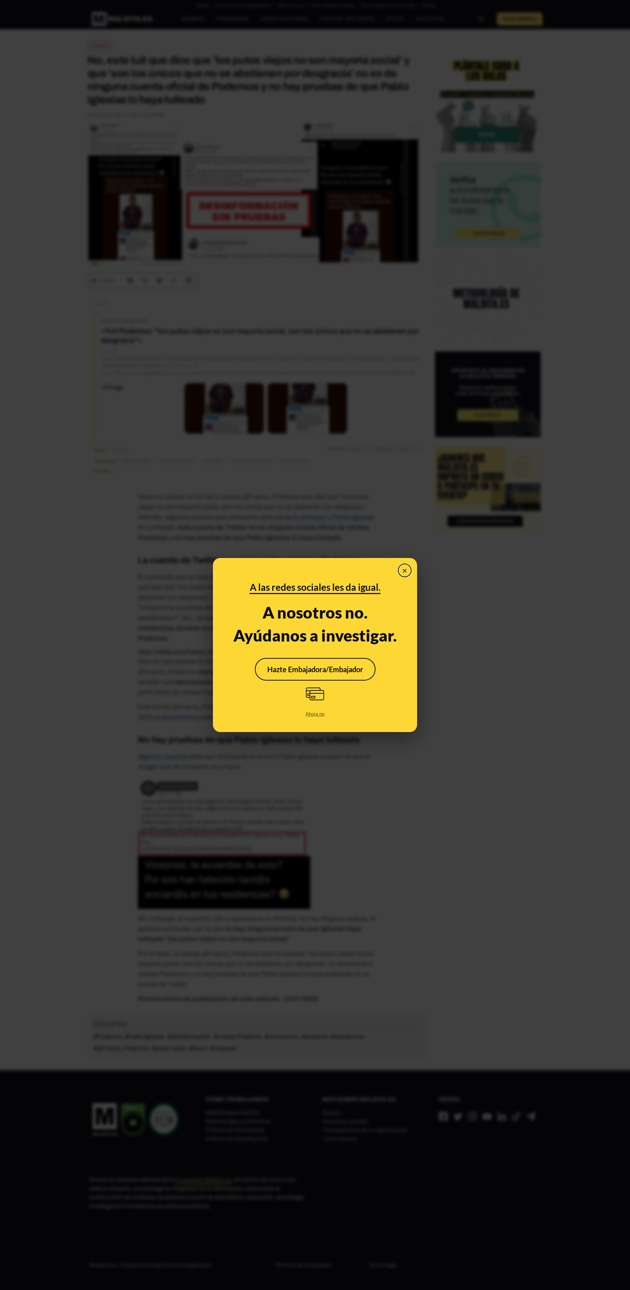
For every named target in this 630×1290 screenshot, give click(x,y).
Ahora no (315, 714)
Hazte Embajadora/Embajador (315, 669)
